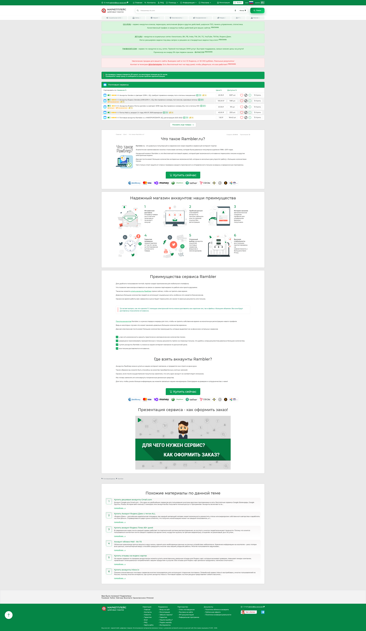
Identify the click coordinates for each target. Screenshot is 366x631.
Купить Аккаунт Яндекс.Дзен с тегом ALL (134, 513)
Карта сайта (148, 625)
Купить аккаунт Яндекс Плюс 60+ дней (133, 528)
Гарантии (148, 617)
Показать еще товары (182, 125)
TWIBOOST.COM (129, 49)
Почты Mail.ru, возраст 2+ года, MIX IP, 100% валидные (141, 113)
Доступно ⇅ (232, 90)
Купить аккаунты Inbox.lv (126, 570)
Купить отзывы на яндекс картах (130, 556)
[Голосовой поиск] (235, 10)
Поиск (258, 10)
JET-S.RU (138, 37)
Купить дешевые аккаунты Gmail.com (133, 499)
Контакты (148, 612)
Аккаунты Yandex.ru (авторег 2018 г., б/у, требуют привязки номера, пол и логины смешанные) (157, 95)
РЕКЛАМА (215, 27)
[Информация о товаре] (249, 95)
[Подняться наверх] (9, 615)
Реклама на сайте (186, 612)
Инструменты (165, 625)
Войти (239, 3)
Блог (125, 134)
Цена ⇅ (219, 90)
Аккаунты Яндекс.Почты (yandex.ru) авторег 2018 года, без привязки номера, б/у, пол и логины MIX (157, 107)
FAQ (145, 622)
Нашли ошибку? (166, 620)
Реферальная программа (189, 617)
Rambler (120, 478)
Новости (147, 615)
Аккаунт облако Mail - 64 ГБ (128, 542)
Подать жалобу (166, 622)
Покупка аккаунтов (123, 321)
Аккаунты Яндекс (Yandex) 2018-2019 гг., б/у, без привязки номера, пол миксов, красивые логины (156, 101)
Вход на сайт (165, 609)
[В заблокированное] (245, 95)
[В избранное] (241, 95)
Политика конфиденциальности (218, 615)
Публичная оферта (212, 612)
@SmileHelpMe (155, 64)
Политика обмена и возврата (217, 609)
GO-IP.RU (127, 24)
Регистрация (224, 3)
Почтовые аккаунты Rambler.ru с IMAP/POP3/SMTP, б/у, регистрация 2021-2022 (151, 118)
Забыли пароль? (166, 615)
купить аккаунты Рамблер (140, 291)
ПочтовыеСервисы (109, 478)
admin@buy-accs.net (118, 3)
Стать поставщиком (187, 609)
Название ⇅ (121, 90)
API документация (186, 615)
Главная (118, 134)
